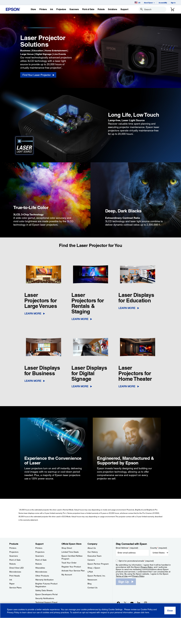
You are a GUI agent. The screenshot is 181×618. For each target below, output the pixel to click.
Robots (12, 564)
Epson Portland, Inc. (97, 576)
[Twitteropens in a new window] (125, 602)
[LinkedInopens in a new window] (138, 602)
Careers (91, 560)
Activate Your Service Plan (73, 570)
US (139, 3)
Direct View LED (16, 568)
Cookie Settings (115, 609)
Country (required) (158, 548)
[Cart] (172, 9)
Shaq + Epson (94, 568)
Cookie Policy (147, 609)
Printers (12, 548)
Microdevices (15, 572)
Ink (10, 580)
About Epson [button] (148, 3)
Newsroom (92, 580)
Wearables (40, 568)
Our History (93, 552)
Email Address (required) (127, 548)
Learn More (32, 313)
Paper (12, 584)
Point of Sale (15, 560)
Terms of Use (122, 576)
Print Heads (14, 576)
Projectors (13, 552)
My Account (67, 574)
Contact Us (92, 587)
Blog (89, 584)
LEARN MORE (126, 307)
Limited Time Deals (70, 552)
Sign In (173, 3)
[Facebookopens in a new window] (118, 602)
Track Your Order (69, 563)
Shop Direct (67, 548)
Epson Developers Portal (46, 594)
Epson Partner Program (98, 564)
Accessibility (163, 3)
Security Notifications (44, 598)
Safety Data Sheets (44, 590)
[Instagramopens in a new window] (145, 602)
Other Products (42, 576)
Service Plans (15, 587)
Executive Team (95, 556)
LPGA (90, 572)
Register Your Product (71, 567)
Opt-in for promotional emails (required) (136, 561)
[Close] (170, 610)
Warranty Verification (44, 580)
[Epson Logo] (13, 9)
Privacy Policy (147, 567)
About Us (92, 548)
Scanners (13, 556)
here (147, 612)
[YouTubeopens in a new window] (131, 602)
